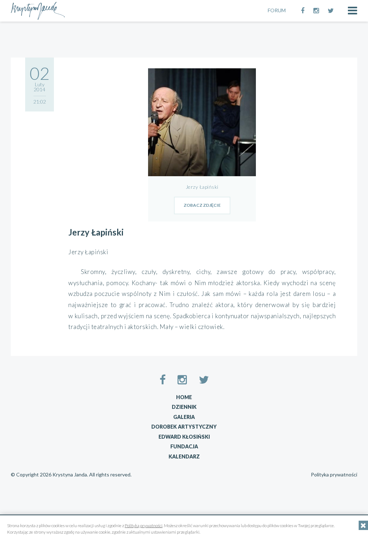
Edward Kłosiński (184, 437)
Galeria (184, 417)
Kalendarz (184, 456)
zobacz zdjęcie (202, 205)
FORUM (277, 10)
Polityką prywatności (143, 525)
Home (184, 397)
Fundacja (184, 446)
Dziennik (184, 407)
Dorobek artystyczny (184, 427)
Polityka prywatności (334, 474)
